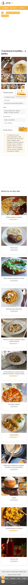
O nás (23, 578)
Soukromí (5, 578)
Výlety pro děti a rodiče (14, 574)
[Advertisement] (14, 33)
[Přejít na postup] (3, 581)
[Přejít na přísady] (3, 577)
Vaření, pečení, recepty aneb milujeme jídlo (14, 571)
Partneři (13, 578)
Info (18, 578)
